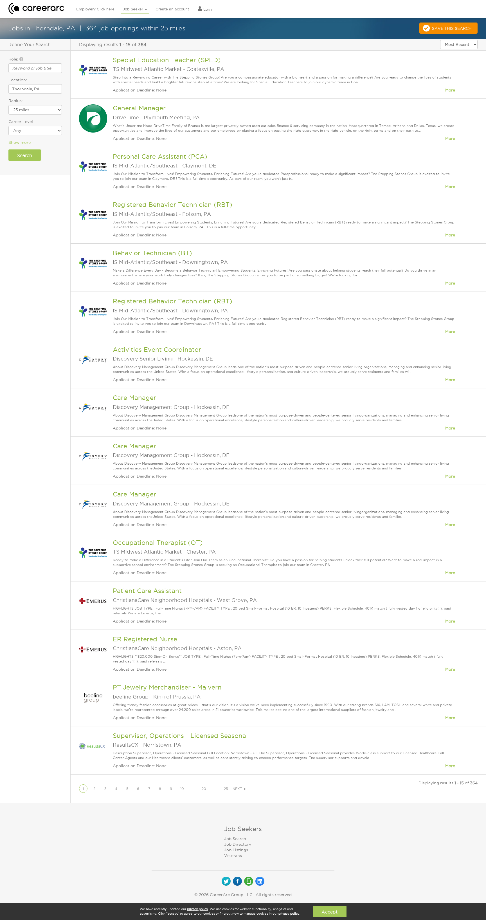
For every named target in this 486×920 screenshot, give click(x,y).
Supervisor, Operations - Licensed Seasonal (180, 735)
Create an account (172, 9)
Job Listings (236, 850)
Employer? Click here (95, 9)
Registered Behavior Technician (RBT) (172, 204)
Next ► (240, 789)
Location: (17, 80)
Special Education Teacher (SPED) (167, 60)
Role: (13, 59)
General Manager (139, 108)
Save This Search (452, 28)
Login (207, 9)
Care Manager (134, 397)
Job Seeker (133, 9)
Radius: (15, 101)
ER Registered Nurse (145, 639)
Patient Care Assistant (147, 590)
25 (226, 789)
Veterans (233, 855)
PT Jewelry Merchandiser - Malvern (167, 687)
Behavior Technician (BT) (152, 253)
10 (182, 789)
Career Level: (21, 121)
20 (204, 789)
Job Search (235, 838)
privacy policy (197, 909)
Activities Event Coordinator (157, 349)
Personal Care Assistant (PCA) (160, 156)
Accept (329, 911)
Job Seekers (243, 828)
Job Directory (237, 844)
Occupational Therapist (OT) (158, 542)
